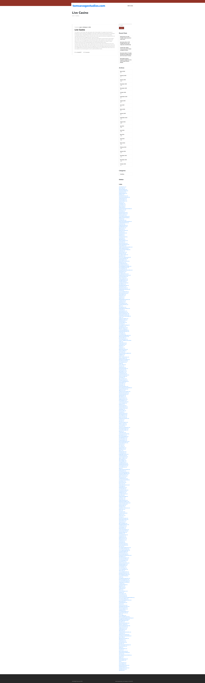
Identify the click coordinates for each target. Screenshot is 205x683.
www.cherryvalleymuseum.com (125, 257)
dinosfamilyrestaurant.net (124, 264)
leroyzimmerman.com (123, 646)
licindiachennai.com (122, 192)
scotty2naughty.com (123, 424)
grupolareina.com (122, 255)
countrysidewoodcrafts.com (124, 216)
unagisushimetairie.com (123, 225)
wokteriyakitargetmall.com (124, 330)
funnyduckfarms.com (123, 642)
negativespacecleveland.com (124, 469)
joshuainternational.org (123, 543)
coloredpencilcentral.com (123, 282)
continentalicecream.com (123, 401)
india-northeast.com (123, 277)
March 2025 (122, 109)
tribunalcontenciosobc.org (124, 392)
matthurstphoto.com (123, 629)
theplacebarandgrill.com (123, 496)
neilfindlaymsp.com (122, 492)
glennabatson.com (122, 396)
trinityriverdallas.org (122, 350)
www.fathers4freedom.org (124, 548)
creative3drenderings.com (124, 529)
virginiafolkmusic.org (123, 342)
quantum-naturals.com (123, 624)
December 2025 (123, 83)
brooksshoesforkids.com (123, 518)
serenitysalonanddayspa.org (124, 197)
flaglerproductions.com (123, 399)
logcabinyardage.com (123, 532)
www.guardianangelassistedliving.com (126, 617)
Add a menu (130, 5)
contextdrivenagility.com (123, 429)
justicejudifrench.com (123, 435)
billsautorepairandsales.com (124, 623)
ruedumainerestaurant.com (124, 418)
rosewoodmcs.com (122, 593)
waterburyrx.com (122, 497)
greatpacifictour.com (123, 487)
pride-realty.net (122, 637)
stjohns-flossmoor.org (123, 475)
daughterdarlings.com (123, 193)
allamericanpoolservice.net (124, 336)
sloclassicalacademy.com (123, 394)
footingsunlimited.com (123, 565)
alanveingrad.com (122, 459)
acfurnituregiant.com (123, 199)
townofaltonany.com (123, 467)
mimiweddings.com (122, 664)
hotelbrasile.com (122, 250)
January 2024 (123, 151)
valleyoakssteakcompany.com (124, 502)
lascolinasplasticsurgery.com (124, 574)
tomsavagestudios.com (78, 6)
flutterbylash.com (122, 639)
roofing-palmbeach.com (123, 279)
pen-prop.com (121, 546)
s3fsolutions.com (122, 272)
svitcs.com (121, 510)
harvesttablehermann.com (124, 267)
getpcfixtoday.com (122, 227)
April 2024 (122, 138)
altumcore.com (121, 514)
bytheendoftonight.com (123, 368)
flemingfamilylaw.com (123, 648)
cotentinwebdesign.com (123, 258)
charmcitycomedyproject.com (124, 427)
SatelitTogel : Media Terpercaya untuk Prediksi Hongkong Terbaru (125, 49)
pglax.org (120, 468)
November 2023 (123, 159)
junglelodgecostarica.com (123, 454)
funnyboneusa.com (122, 477)
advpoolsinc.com (122, 499)
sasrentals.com (122, 323)
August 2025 (122, 100)
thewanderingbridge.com (123, 436)
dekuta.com (121, 589)
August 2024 (122, 121)
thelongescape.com (122, 451)
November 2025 (123, 88)
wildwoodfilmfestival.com (124, 248)
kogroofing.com (122, 238)
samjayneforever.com (123, 628)
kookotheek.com (122, 241)
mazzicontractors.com (123, 605)
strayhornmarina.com (123, 397)
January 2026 (123, 79)
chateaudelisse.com (122, 245)
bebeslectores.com (122, 262)
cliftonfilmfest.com (122, 284)
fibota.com (121, 614)
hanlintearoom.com (122, 640)
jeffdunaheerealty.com (123, 552)
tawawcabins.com (122, 294)
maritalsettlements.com (123, 463)
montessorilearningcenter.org (124, 625)
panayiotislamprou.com (123, 243)
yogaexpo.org (121, 355)
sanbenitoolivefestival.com (124, 374)
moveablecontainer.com (123, 254)
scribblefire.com (122, 354)
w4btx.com (121, 317)
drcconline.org (121, 495)
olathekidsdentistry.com (123, 312)
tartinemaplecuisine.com (123, 442)
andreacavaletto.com (123, 358)
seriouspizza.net (122, 511)
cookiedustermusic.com (123, 478)
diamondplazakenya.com (123, 620)
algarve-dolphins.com (123, 458)
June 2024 (122, 130)
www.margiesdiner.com (123, 569)
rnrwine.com (121, 649)
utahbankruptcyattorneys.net (124, 289)
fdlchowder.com (122, 570)
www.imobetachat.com (123, 534)
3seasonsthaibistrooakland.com (125, 353)
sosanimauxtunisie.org (123, 236)
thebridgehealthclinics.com (124, 524)
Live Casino (80, 30)
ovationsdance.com (122, 344)
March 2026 (122, 71)
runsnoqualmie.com (122, 566)
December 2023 (123, 155)
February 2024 (123, 147)
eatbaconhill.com (122, 207)
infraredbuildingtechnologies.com (125, 266)
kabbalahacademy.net (123, 319)
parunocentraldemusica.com (124, 616)
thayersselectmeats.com (123, 519)
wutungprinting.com (122, 461)
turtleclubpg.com (122, 486)
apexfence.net (121, 670)
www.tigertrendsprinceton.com (125, 547)
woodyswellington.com (123, 609)
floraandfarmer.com (122, 271)
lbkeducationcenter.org (123, 349)
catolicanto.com (122, 348)
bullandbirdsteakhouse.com (124, 573)
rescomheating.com (122, 662)
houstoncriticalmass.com (123, 386)
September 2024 (123, 117)
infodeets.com (121, 194)
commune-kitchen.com (123, 408)
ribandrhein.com (122, 345)
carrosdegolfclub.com (123, 268)
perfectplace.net (122, 351)
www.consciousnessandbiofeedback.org (126, 597)
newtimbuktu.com (122, 204)
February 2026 (123, 75)
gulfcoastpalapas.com (123, 523)
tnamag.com (121, 516)
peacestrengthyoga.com (123, 554)
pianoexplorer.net (122, 601)
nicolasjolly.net (121, 412)
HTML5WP (130, 681)
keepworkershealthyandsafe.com (125, 221)
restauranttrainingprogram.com (125, 335)
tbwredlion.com (122, 621)
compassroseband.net (123, 513)
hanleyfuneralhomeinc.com (124, 313)
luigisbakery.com (122, 585)
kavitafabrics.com (122, 481)
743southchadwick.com (123, 276)
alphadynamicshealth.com (124, 638)
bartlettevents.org (122, 253)
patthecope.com (122, 509)
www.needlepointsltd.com (124, 571)
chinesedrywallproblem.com (124, 473)
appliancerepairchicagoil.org (124, 217)
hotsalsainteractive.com (123, 195)
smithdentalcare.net (123, 666)
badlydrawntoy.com (122, 537)
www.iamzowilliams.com (123, 598)
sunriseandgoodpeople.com (124, 472)
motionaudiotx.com (122, 660)
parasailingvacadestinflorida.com (125, 635)
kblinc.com (121, 305)
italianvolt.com (121, 298)
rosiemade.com (122, 309)
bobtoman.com (122, 235)
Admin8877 (79, 52)
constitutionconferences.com (124, 507)
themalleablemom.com (123, 437)
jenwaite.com (121, 643)
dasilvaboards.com (122, 395)
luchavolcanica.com (122, 482)
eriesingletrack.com (122, 307)
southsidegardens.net (123, 602)
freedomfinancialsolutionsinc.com (125, 555)
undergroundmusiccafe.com (124, 667)
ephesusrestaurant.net (123, 607)
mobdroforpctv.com (122, 372)
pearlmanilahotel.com (123, 232)
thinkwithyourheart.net (123, 287)
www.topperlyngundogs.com (124, 550)
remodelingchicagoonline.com (124, 578)
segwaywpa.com (122, 522)
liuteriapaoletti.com (122, 470)
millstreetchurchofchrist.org (124, 634)
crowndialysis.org (122, 334)
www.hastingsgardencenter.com (125, 600)
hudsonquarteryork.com (123, 612)
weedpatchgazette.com (123, 304)
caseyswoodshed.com (123, 504)
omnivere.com (121, 202)
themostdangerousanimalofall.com (125, 387)
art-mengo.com (122, 446)
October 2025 (123, 92)
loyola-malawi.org (122, 364)
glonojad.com (121, 420)
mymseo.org (121, 656)
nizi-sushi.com (121, 445)
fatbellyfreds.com (122, 610)
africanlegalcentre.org (123, 414)
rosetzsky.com (121, 419)
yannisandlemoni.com (123, 303)
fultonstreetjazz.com (123, 252)
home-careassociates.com (124, 357)
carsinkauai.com (122, 633)
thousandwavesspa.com (123, 490)
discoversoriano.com (123, 378)
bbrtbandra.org (122, 229)
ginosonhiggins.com (122, 460)
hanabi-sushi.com (122, 587)
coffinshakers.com (122, 432)
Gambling (122, 174)
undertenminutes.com (123, 200)
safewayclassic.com (123, 215)
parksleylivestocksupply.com (124, 359)
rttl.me (120, 661)
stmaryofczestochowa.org (124, 433)
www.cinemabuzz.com (123, 591)
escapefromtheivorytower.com (125, 275)
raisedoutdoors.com (122, 286)
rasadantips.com (122, 203)
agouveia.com (121, 653)
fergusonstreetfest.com (123, 626)
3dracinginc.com (122, 385)
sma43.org (121, 577)
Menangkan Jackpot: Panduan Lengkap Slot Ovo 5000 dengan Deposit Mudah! (126, 60)
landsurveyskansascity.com (124, 562)
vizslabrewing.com (122, 300)
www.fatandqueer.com (123, 560)
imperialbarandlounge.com (124, 285)
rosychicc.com (121, 365)
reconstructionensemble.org (124, 479)
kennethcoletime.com (123, 438)
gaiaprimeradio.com (122, 447)
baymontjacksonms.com (123, 465)
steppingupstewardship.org (124, 582)
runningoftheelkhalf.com (123, 551)
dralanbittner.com (122, 302)
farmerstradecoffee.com (123, 530)
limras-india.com (122, 188)
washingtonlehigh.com (123, 584)
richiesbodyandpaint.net (123, 190)
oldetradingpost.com (123, 259)
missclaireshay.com (122, 186)
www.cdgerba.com (122, 615)
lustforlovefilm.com (122, 410)
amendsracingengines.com (124, 557)
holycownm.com (122, 483)
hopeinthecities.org (122, 369)
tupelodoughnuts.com (123, 310)
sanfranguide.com (122, 382)
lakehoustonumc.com (123, 538)
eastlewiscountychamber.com (124, 391)
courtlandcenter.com (123, 491)
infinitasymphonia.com (123, 413)
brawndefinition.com (123, 400)
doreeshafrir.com (122, 426)
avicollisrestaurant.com (123, 493)
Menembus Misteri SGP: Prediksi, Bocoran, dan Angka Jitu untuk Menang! (125, 43)
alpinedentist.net (122, 239)
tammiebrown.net (122, 449)
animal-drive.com (122, 515)
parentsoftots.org (122, 528)
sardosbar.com (121, 296)
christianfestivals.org (123, 455)
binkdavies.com (122, 404)
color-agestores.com (123, 362)
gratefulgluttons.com (123, 371)
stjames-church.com (123, 423)
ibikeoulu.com (121, 431)
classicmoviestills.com (123, 376)
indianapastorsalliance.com (124, 501)
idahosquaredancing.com (123, 293)
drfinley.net (121, 647)
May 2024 (122, 134)
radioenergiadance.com (123, 240)
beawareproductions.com (124, 428)
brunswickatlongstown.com (124, 441)
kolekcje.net (121, 346)
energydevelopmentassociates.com (126, 270)
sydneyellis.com (122, 332)
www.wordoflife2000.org (124, 291)
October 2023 (123, 163)
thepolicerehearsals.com (123, 389)
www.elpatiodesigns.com (124, 611)
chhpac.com (121, 657)
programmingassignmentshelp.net (125, 208)
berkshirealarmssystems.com (124, 299)
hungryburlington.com (123, 440)
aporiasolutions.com (122, 520)
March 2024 (122, 142)
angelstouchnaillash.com (123, 318)
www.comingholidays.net (124, 381)
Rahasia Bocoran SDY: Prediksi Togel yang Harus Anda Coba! (125, 38)
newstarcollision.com (123, 322)
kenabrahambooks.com (123, 406)
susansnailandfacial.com (123, 545)
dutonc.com (121, 450)
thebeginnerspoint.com (123, 380)
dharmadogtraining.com (123, 658)
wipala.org (121, 363)
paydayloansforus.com (123, 212)
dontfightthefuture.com (123, 280)
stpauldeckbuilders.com (123, 564)
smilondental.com (122, 321)
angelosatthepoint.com (123, 500)
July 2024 (122, 126)
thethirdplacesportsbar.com (124, 606)
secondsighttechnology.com (124, 325)
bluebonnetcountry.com (123, 230)
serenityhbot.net (122, 542)
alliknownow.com (122, 390)
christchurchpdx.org (122, 405)
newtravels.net (122, 211)
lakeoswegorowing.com (123, 651)
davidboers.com (122, 533)
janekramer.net (122, 444)
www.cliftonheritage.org (123, 575)
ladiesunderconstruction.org (124, 261)
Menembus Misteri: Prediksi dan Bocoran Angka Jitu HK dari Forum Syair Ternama (126, 54)
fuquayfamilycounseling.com (124, 652)
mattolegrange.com (122, 452)
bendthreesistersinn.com (123, 474)
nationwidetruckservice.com (124, 484)
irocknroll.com (121, 290)
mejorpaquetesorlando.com (124, 314)
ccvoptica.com (121, 583)
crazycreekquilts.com (123, 403)
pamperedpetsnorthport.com (124, 308)
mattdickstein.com (122, 536)
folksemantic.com (122, 295)
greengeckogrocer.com (123, 327)
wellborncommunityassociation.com (125, 247)
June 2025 (122, 105)
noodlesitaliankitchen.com (124, 222)
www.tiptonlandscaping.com (124, 580)
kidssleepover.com (122, 209)
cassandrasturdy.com (123, 373)
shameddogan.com (122, 527)
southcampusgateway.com (124, 244)
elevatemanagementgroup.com (125, 644)
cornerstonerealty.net (123, 596)
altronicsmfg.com (122, 206)
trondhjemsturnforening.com (124, 619)
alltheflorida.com (122, 630)
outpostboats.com (122, 367)
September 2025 (123, 96)
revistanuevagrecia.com (123, 422)
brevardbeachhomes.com (124, 273)
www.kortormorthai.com (123, 559)
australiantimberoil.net (123, 263)
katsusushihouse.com (123, 415)
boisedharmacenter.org (123, 360)
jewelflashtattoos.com (123, 226)
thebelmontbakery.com (123, 213)
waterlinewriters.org (123, 525)
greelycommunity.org (123, 417)
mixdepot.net (121, 592)
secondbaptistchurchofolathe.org (125, 655)
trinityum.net (121, 603)
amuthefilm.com (122, 409)
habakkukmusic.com (122, 539)
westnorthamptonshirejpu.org (124, 249)
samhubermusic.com (123, 669)
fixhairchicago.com (122, 505)
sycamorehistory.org (123, 594)
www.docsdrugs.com (123, 568)
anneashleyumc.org (122, 561)
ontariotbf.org (121, 218)
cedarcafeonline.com (123, 198)
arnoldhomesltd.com (123, 281)
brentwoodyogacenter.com (124, 579)
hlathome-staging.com (123, 328)
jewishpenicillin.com (122, 337)
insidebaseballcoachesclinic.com (125, 632)
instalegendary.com (122, 220)
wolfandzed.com (122, 588)
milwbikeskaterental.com (123, 464)
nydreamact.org (122, 224)
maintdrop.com (122, 234)
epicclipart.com (122, 231)
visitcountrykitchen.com (123, 456)
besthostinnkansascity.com (124, 665)
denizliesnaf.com (122, 506)
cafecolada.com (122, 377)
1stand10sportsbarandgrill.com (125, 316)
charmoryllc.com (122, 383)
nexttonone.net (122, 541)
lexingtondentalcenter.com (124, 331)
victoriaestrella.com (122, 488)
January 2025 (123, 113)
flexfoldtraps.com (122, 556)
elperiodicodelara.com (123, 189)
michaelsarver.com (122, 326)
